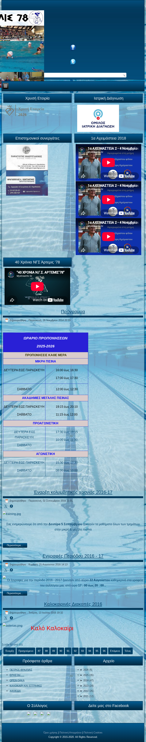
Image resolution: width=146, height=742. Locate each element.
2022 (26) (87, 690)
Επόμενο (115, 650)
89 (53, 650)
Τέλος (128, 650)
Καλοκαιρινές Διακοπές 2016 (73, 604)
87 (39, 650)
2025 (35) (87, 675)
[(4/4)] (49, 714)
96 (104, 650)
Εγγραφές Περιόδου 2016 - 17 (73, 555)
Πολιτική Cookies (93, 732)
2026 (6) (86, 669)
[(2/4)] (35, 714)
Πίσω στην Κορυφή (132, 738)
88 (46, 650)
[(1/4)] (29, 714)
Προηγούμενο (25, 650)
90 (61, 650)
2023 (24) (87, 685)
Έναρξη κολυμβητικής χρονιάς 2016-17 (73, 492)
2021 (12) (87, 696)
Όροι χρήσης (50, 732)
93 (82, 650)
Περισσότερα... (15, 545)
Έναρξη (9, 650)
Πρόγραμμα (73, 311)
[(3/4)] (42, 714)
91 (68, 650)
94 (89, 650)
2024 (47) (87, 680)
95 (97, 650)
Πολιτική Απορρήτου (71, 732)
